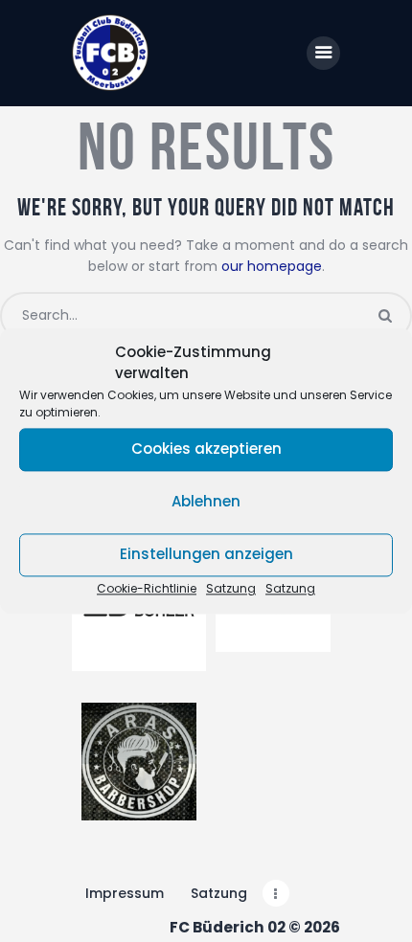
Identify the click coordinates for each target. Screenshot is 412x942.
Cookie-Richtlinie (146, 588)
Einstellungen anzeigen (206, 555)
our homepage (271, 266)
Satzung (231, 588)
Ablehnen (206, 502)
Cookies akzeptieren (206, 449)
